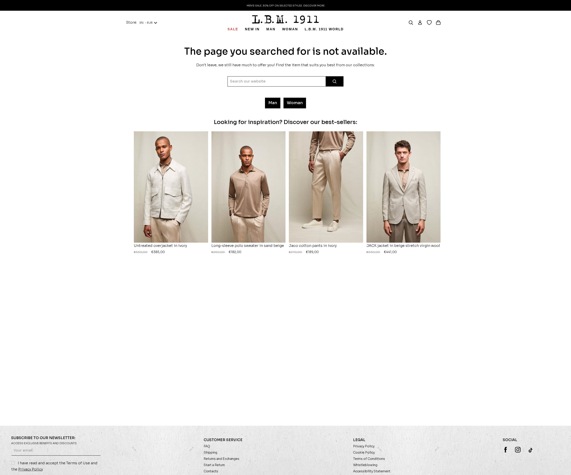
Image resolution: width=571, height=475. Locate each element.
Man (270, 29)
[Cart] (440, 22)
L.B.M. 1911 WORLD (324, 29)
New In (252, 29)
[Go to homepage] (285, 19)
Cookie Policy (364, 452)
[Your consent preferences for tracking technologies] (563, 467)
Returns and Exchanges (221, 459)
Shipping (210, 452)
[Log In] (422, 22)
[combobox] (285, 81)
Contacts (211, 471)
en (146, 23)
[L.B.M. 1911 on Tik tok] (531, 450)
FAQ (207, 446)
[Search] (413, 22)
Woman (290, 29)
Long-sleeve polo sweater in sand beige (247, 248)
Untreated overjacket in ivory (160, 248)
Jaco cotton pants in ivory (313, 248)
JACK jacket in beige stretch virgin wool (403, 248)
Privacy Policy (30, 469)
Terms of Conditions (369, 459)
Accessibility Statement (371, 471)
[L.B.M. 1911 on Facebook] (505, 449)
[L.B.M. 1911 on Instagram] (518, 449)
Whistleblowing (365, 465)
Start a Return (214, 465)
